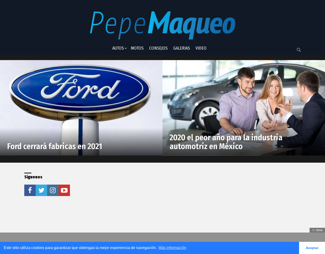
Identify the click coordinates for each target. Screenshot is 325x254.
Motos (137, 48)
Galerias (181, 48)
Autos (118, 48)
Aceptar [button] (312, 248)
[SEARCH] (299, 50)
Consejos (158, 48)
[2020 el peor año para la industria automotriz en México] (243, 108)
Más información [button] (172, 248)
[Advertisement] (153, 202)
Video (201, 48)
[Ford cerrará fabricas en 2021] (81, 108)
